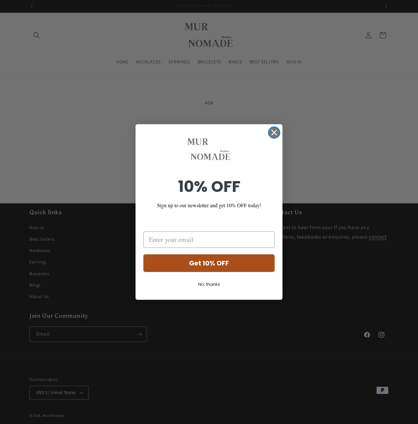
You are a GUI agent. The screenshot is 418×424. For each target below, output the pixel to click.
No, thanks (209, 284)
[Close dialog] (274, 132)
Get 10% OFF (209, 263)
